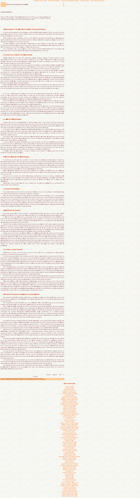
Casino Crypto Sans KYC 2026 (69, 463)
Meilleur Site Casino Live (69, 390)
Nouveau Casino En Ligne (69, 446)
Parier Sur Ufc (69, 418)
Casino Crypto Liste (69, 462)
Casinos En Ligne (69, 447)
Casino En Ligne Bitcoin (69, 409)
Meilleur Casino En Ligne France (69, 485)
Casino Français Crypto (69, 455)
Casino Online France (69, 436)
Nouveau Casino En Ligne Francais (69, 414)
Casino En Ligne (69, 386)
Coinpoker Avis (69, 471)
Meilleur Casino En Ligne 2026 (69, 424)
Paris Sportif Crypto (69, 389)
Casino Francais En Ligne (69, 443)
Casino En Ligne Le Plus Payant (69, 482)
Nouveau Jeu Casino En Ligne (69, 402)
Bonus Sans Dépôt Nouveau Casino (69, 428)
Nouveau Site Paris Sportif (69, 466)
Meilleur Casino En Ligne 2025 (69, 398)
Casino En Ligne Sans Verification (69, 465)
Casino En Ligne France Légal (69, 393)
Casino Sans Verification (69, 420)
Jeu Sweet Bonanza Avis (69, 417)
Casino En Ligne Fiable (69, 407)
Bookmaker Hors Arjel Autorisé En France (69, 456)
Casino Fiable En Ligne (69, 453)
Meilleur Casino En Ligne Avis (69, 412)
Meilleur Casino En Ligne (69, 392)
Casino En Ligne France (69, 411)
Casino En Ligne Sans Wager (69, 442)
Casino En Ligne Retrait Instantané (69, 437)
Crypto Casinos (69, 461)
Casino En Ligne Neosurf (69, 488)
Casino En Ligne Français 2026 (69, 434)
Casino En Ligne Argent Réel (69, 450)
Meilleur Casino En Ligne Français (69, 404)
